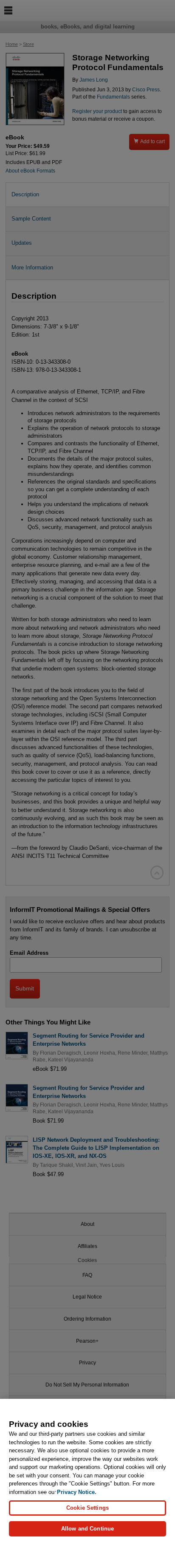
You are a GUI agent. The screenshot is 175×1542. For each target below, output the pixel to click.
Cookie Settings (87, 1508)
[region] (87, 1470)
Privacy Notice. (76, 1492)
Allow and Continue (87, 1528)
